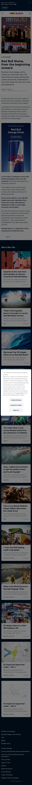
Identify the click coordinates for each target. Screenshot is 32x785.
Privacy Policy (19, 393)
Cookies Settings (16, 400)
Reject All (16, 410)
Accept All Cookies (16, 405)
